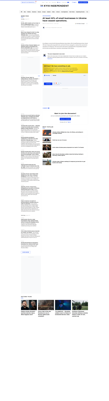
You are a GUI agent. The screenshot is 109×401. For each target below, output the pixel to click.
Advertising (54, 2)
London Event (64, 2)
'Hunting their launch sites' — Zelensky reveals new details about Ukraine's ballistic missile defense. (30, 127)
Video (53, 11)
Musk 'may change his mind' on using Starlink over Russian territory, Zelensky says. (30, 33)
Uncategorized (47, 15)
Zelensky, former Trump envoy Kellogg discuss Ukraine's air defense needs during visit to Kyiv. (30, 188)
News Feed (25, 16)
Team (47, 2)
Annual (54, 75)
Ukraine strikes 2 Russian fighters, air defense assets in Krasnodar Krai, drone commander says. (30, 46)
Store (59, 2)
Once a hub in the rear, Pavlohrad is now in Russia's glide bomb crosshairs (44, 314)
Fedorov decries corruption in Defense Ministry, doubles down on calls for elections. (29, 202)
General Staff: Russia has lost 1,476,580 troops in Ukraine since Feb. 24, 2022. (30, 166)
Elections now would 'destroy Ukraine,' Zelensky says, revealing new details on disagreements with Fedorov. (30, 116)
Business (34, 11)
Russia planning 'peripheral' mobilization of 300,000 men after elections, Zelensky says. (29, 139)
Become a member (65, 119)
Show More (25, 252)
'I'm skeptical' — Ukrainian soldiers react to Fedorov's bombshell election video (63, 313)
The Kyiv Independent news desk (54, 27)
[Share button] (87, 23)
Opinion (49, 11)
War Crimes (72, 11)
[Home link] (54, 6)
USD (84, 75)
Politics (29, 11)
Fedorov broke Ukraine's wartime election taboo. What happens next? (28, 313)
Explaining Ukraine (80, 11)
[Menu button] (21, 11)
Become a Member (83, 2)
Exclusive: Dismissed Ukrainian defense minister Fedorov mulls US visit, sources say (80, 314)
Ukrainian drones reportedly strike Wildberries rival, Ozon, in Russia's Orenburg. (29, 175)
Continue (48, 83)
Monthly (48, 75)
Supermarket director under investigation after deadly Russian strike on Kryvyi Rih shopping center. (30, 221)
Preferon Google (81, 23)
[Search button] (87, 12)
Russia (39, 11)
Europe (44, 11)
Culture (58, 11)
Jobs (50, 2)
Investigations (64, 11)
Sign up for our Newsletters (28, 2)
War (25, 11)
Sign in (69, 122)
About (43, 2)
